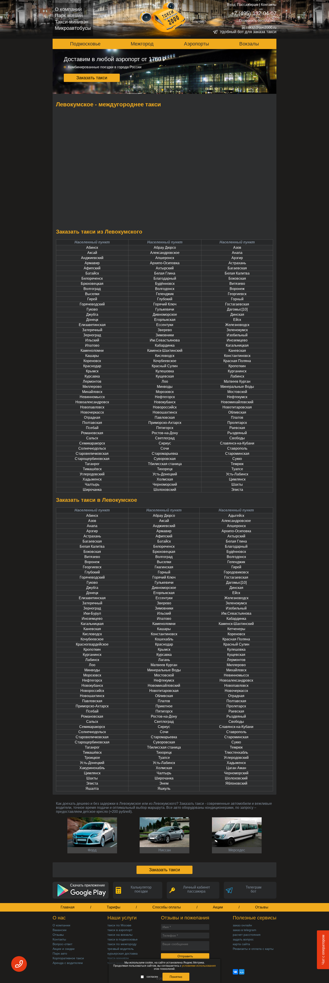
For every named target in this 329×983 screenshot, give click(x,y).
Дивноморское (165, 314)
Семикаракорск (92, 443)
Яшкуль (164, 788)
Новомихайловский (237, 402)
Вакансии (59, 930)
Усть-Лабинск (237, 474)
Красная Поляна (237, 361)
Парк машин (69, 15)
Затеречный (92, 330)
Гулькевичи (164, 309)
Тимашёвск (92, 469)
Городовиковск (236, 572)
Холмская (165, 479)
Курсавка (92, 376)
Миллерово (92, 386)
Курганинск (237, 371)
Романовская (92, 433)
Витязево (237, 283)
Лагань (164, 660)
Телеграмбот (253, 889)
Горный (237, 299)
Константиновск (237, 356)
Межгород (142, 44)
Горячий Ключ (164, 304)
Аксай (92, 253)
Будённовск (165, 283)
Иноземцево (237, 340)
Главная (68, 907)
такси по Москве (119, 925)
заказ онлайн (242, 925)
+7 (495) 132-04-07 (253, 13)
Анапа (237, 253)
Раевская (237, 428)
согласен (152, 976)
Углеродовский (92, 474)
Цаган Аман (236, 768)
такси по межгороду (122, 944)
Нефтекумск (237, 397)
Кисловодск (164, 356)
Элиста (237, 490)
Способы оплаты (166, 907)
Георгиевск (237, 294)
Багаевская (237, 268)
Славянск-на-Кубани (237, 443)
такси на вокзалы (119, 934)
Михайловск (92, 392)
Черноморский (165, 484)
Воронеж (237, 289)
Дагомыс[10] (237, 309)
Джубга (92, 314)
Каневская (237, 350)
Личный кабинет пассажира (196, 889)
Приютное (164, 706)
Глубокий (164, 299)
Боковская (237, 278)
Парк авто (60, 953)
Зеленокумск (237, 330)
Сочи (164, 448)
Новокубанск (164, 402)
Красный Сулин (165, 366)
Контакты (268, 4)
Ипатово (92, 345)
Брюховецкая (92, 283)
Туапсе (237, 469)
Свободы (237, 438)
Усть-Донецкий (165, 474)
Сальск (92, 438)
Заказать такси (91, 77)
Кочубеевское (164, 361)
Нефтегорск (165, 397)
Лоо (165, 381)
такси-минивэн (118, 958)
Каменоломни (92, 350)
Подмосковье (85, 44)
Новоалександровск (92, 402)
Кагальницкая (237, 345)
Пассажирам (247, 4)
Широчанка (92, 490)
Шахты (237, 484)
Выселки (92, 294)
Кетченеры (236, 629)
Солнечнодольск (92, 448)
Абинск (92, 247)
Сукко (237, 459)
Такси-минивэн (71, 22)
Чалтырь (92, 484)
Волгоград (92, 289)
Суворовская (165, 459)
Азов (237, 247)
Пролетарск (237, 423)
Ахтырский (165, 268)
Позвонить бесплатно (257, 20)
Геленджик (165, 294)
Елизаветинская (92, 325)
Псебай (92, 428)
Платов (237, 417)
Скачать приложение (87, 885)
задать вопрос (243, 939)
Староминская (237, 453)
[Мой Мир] (241, 971)
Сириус (165, 443)
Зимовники (165, 335)
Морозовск (165, 392)
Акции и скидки (64, 949)
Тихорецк (165, 469)
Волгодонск (164, 289)
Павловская (165, 417)
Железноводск (237, 325)
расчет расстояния (247, 934)
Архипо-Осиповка (164, 263)
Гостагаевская (237, 304)
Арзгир (237, 258)
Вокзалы (249, 44)
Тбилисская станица (165, 464)
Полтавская (92, 423)
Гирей (92, 299)
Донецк (92, 320)
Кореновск (92, 361)
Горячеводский (92, 304)
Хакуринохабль (92, 768)
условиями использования (199, 965)
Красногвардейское (92, 644)
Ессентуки (164, 325)
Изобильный (237, 335)
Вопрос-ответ (62, 944)
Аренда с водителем (68, 963)
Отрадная (92, 417)
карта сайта (241, 944)
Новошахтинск (165, 412)
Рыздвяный (237, 433)
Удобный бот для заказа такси (248, 32)
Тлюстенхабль (236, 752)
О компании (68, 9)
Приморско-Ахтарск (164, 423)
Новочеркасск (92, 412)
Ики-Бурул (92, 613)
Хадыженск (92, 479)
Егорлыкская (164, 320)
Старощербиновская (92, 459)
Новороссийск (165, 407)
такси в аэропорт (119, 930)
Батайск (92, 273)
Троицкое (92, 758)
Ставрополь (237, 448)
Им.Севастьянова (165, 340)
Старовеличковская (92, 453)
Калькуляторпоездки (141, 889)
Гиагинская (164, 567)
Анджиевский (92, 258)
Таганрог (92, 464)
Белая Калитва (237, 273)
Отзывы (261, 907)
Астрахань (237, 263)
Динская (237, 314)
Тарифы (113, 907)
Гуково (92, 309)
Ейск (237, 320)
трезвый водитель (120, 949)
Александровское (164, 253)
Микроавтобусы (73, 28)
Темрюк (237, 464)
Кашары (92, 356)
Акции (218, 907)
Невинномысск (92, 397)
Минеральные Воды (237, 386)
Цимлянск (237, 479)
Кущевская (165, 376)
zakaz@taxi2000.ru (259, 28)
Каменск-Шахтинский (164, 350)
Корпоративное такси (68, 958)
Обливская (237, 412)
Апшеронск (164, 258)
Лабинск (237, 376)
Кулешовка (165, 371)
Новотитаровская (237, 407)
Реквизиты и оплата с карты (253, 949)
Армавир (92, 263)
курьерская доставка (122, 953)
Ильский (92, 340)
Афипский (92, 268)
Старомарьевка (165, 453)
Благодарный (165, 278)
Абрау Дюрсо (165, 247)
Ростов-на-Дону (165, 433)
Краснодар (92, 366)
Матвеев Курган (237, 381)
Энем (164, 783)
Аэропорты (196, 44)
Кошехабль (164, 639)
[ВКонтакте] (235, 971)
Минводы (165, 386)
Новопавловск (92, 407)
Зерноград (92, 335)
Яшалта (92, 788)
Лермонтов (92, 381)
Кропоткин (237, 366)
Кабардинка (165, 345)
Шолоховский (165, 490)
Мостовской (237, 392)
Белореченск (92, 278)
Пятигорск (164, 428)
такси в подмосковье (122, 939)
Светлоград (165, 438)
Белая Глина (164, 273)
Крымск (92, 371)
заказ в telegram (244, 930)
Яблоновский (236, 783)
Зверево (165, 330)
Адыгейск (236, 515)
